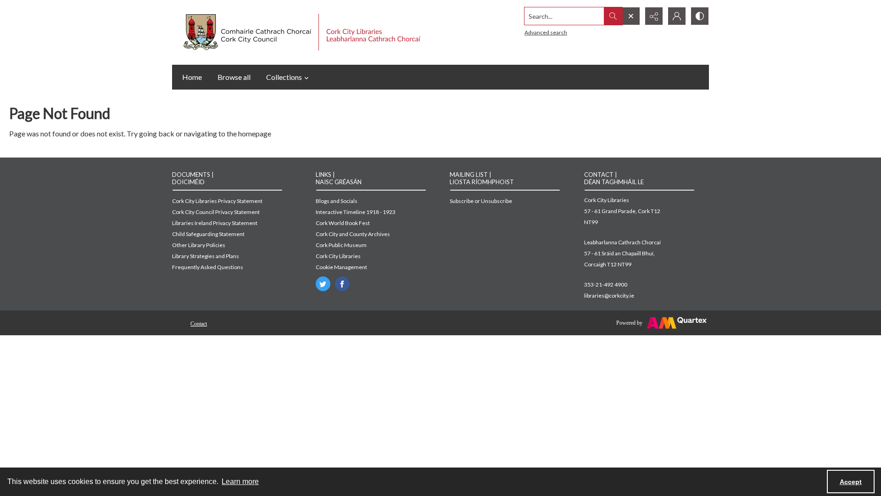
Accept (851, 481)
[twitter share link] (323, 283)
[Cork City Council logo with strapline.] (300, 32)
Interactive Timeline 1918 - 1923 (356, 212)
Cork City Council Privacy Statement (216, 212)
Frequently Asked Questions (207, 267)
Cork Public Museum (341, 245)
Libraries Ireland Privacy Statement (214, 223)
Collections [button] (284, 77)
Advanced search (545, 32)
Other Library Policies (198, 245)
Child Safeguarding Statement (208, 234)
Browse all (234, 77)
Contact (198, 324)
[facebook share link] (342, 283)
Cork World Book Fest (343, 223)
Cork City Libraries (338, 256)
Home (192, 77)
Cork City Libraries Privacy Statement (217, 200)
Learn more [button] (240, 481)
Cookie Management (341, 267)
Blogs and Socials (336, 200)
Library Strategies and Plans (205, 256)
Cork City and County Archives (353, 234)
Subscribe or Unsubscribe (481, 200)
